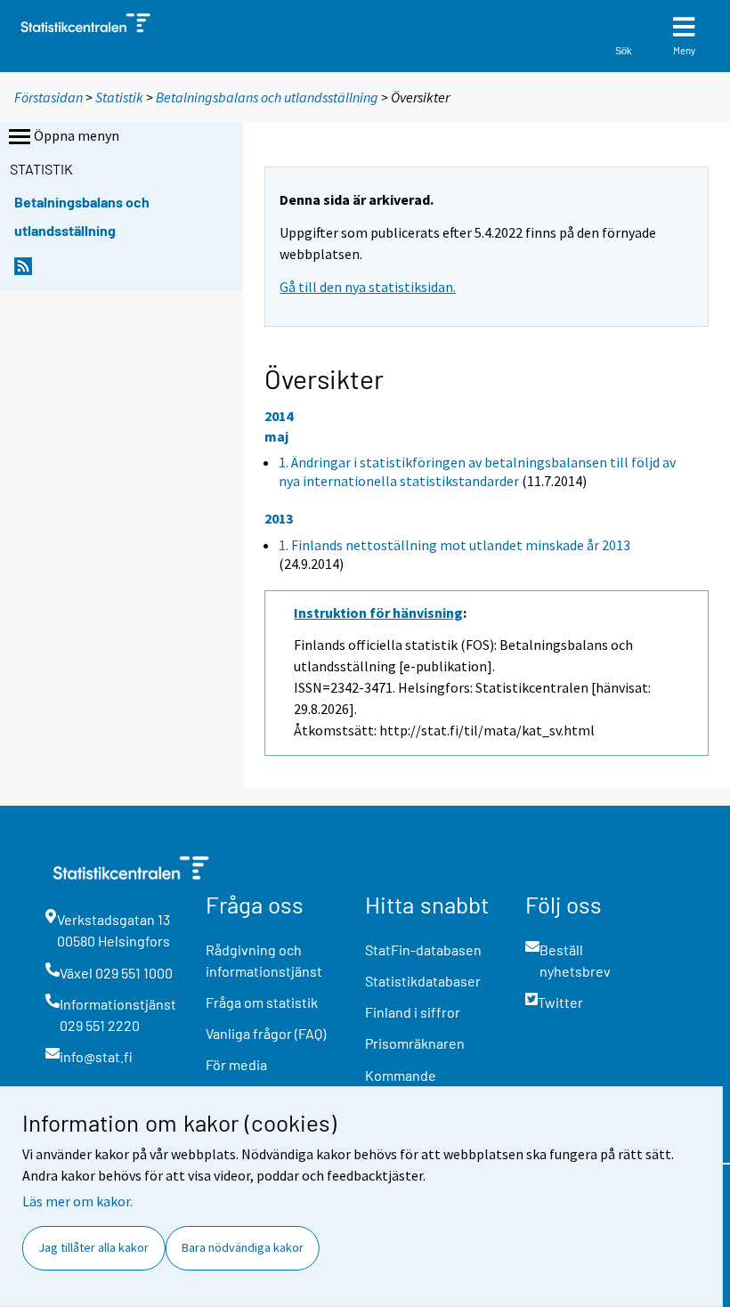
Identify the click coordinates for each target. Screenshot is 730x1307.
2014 (278, 416)
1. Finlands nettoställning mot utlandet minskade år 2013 (454, 545)
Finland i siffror (412, 1011)
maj (276, 436)
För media (236, 1064)
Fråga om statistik (262, 1002)
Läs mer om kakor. (77, 1201)
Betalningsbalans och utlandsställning (267, 97)
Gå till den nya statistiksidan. (368, 287)
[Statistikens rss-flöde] (23, 271)
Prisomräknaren (415, 1043)
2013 (278, 518)
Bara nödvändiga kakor (243, 1247)
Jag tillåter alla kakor (93, 1247)
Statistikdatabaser (423, 980)
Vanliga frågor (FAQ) (266, 1033)
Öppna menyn (76, 135)
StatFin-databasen (423, 949)
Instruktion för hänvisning (378, 612)
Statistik (119, 97)
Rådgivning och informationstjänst (264, 960)
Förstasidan (48, 97)
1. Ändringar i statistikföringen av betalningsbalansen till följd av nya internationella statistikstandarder (477, 471)
